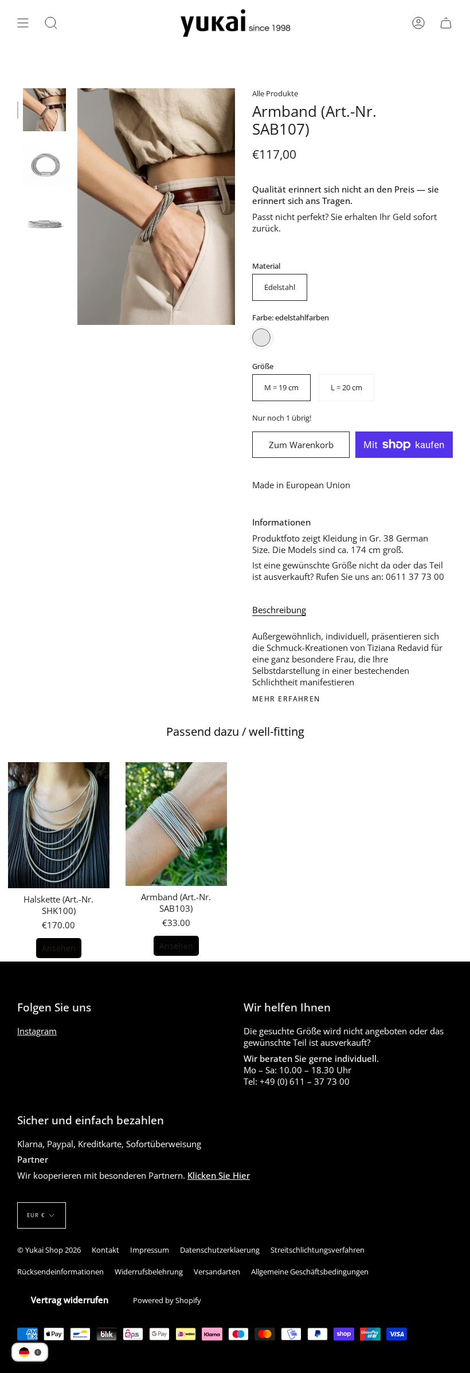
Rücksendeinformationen (60, 1271)
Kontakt (105, 1250)
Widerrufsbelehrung (149, 1271)
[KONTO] (418, 23)
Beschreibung (279, 609)
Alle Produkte (275, 93)
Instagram (37, 1031)
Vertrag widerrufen (69, 1299)
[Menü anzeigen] (23, 23)
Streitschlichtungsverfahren (318, 1250)
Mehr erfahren (286, 699)
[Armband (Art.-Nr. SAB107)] (44, 109)
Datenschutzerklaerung (220, 1250)
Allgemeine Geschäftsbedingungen (310, 1271)
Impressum (149, 1250)
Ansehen (59, 948)
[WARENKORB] (446, 23)
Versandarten (217, 1271)
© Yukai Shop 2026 (49, 1250)
